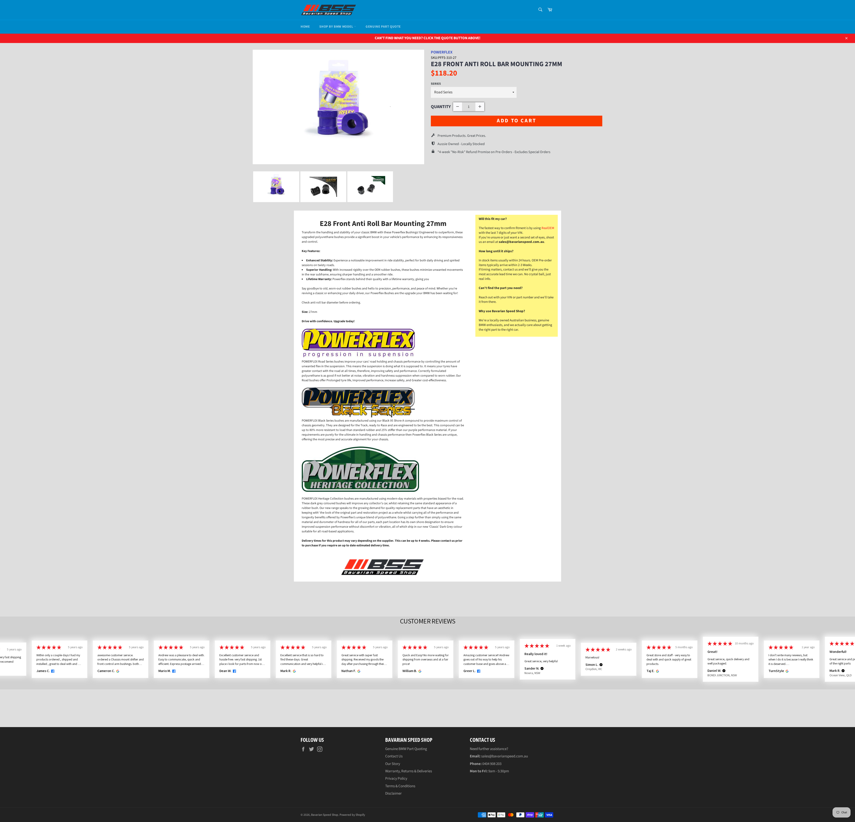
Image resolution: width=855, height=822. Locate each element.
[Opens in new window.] (52, 671)
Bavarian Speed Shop (324, 815)
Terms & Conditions (400, 786)
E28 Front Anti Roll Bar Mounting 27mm (496, 64)
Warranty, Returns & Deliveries (408, 771)
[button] (542, 668)
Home (305, 26)
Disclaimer (393, 793)
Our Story (392, 764)
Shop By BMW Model (336, 26)
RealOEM (548, 228)
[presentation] (249, 187)
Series (436, 84)
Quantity (441, 107)
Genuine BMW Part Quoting (406, 749)
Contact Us (394, 756)
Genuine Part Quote (383, 26)
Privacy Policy (396, 778)
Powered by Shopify (352, 815)
